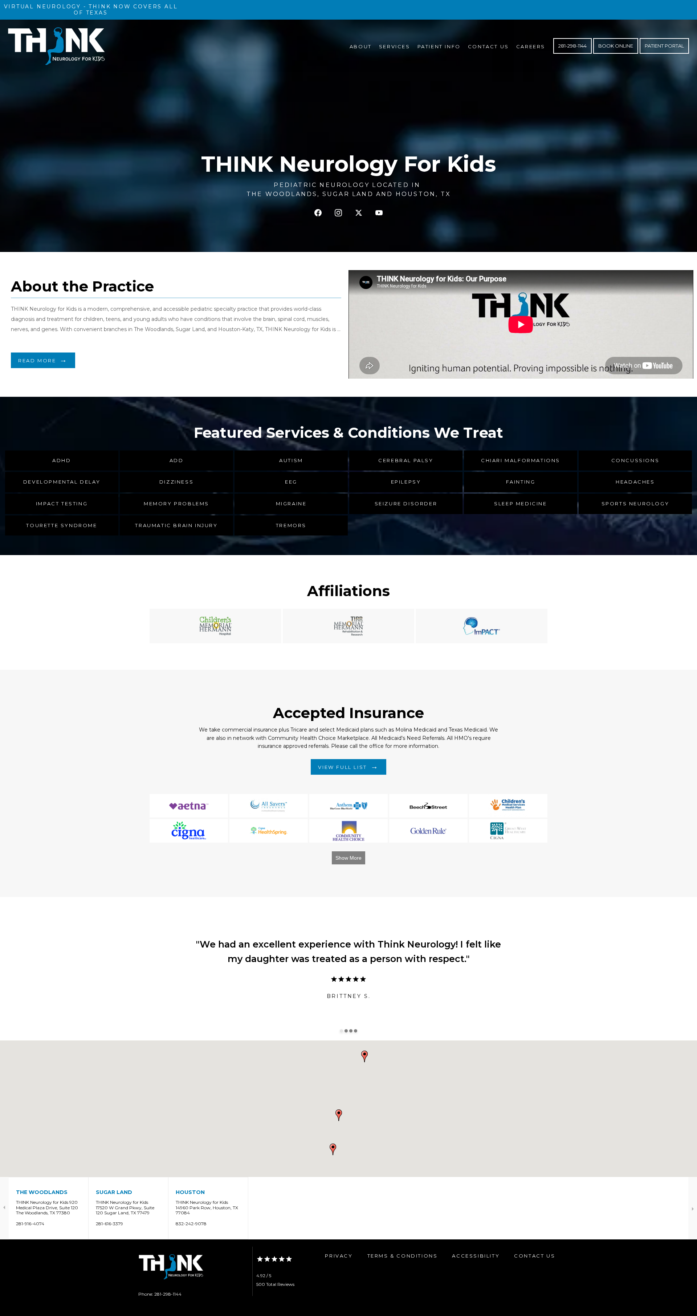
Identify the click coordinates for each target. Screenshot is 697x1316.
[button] (364, 1056)
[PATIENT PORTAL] (664, 53)
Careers (530, 46)
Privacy (338, 1256)
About (361, 46)
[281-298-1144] (572, 53)
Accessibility (476, 1256)
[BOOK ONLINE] (615, 53)
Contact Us (488, 46)
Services (394, 46)
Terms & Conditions (402, 1256)
